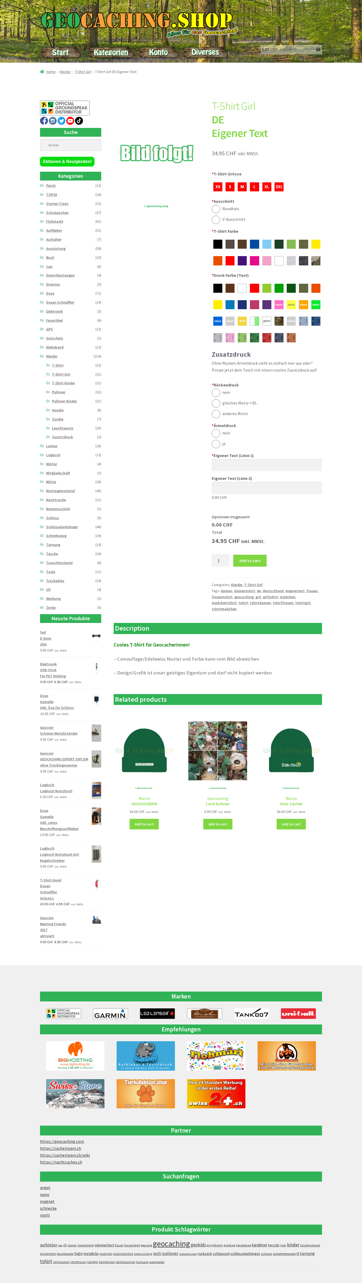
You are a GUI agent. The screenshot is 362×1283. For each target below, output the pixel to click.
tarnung (307, 1253)
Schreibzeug (56, 535)
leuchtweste (65, 1254)
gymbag (229, 1245)
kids (283, 1245)
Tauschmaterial (59, 562)
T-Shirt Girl (83, 71)
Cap (49, 266)
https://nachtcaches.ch (61, 1162)
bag (60, 1245)
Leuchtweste (62, 428)
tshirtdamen (260, 602)
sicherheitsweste (284, 1254)
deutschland (273, 590)
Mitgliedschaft (58, 473)
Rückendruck (225, 385)
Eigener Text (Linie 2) (232, 478)
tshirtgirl (302, 602)
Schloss (52, 517)
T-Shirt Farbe (225, 231)
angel (45, 1187)
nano (44, 1194)
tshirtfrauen (283, 602)
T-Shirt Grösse (226, 173)
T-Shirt (58, 365)
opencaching (143, 1254)
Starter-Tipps (57, 203)
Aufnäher (53, 239)
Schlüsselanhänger (62, 526)
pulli (157, 1253)
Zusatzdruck (62, 436)
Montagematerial (60, 490)
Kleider (65, 71)
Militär (51, 464)
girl (258, 597)
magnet (47, 1201)
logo (78, 1253)
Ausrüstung (55, 248)
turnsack (142, 1262)
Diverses (53, 284)
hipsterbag (243, 1245)
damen (226, 590)
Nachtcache (56, 499)
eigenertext (294, 590)
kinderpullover (310, 1245)
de (259, 590)
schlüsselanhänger (245, 1253)
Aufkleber (54, 230)
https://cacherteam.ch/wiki (65, 1155)
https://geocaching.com (62, 1141)
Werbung (53, 598)
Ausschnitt (223, 201)
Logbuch (53, 455)
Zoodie (57, 419)
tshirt (243, 602)
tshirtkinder (107, 1262)
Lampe (51, 446)
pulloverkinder (188, 1254)
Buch (50, 257)
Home (51, 71)
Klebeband (55, 347)
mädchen (287, 597)
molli (45, 1215)
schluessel (221, 1253)
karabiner (259, 1244)
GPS (49, 329)
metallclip (91, 1253)
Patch (51, 185)
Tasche (52, 553)
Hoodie (58, 410)
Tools (50, 571)
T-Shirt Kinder (63, 383)
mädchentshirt (224, 602)
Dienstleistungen (60, 275)
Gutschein (54, 338)
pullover (170, 1253)
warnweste (156, 1262)
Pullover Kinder (64, 401)
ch (65, 1245)
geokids (198, 1245)
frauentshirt (222, 597)
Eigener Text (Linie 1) (233, 455)
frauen (311, 590)
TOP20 (51, 194)
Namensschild (58, 508)
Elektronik (54, 311)
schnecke (48, 1208)
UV (48, 589)
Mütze (51, 481)
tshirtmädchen (224, 608)
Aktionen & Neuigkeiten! (67, 161)
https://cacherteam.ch (60, 1148)
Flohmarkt (54, 221)
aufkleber (49, 1244)
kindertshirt (48, 1254)
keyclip (274, 1245)
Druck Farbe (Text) (230, 275)
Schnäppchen (57, 212)
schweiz (266, 1254)
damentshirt (244, 590)
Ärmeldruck (224, 425)
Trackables (55, 580)
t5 (298, 1253)
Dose (50, 293)
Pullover (58, 392)
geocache (146, 1245)
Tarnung (53, 544)
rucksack (205, 1253)
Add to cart (250, 560)
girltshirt (270, 597)
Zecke (51, 607)
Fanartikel (54, 320)
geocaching (244, 597)
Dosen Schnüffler (60, 302)
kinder (293, 1245)
